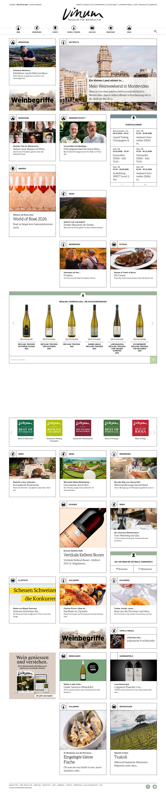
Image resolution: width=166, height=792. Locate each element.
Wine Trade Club (26, 785)
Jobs (54, 785)
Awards (79, 4)
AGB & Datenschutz (91, 785)
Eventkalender (134, 125)
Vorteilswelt (112, 4)
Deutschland (22, 4)
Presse (69, 785)
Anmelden (153, 4)
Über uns (37, 785)
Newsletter (88, 4)
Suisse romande (35, 4)
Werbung (61, 785)
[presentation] (13, 323)
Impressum (78, 785)
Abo (136, 4)
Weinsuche (143, 4)
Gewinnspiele (100, 4)
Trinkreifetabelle (126, 4)
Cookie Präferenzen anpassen (20, 788)
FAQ (101, 785)
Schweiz (12, 4)
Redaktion (46, 785)
